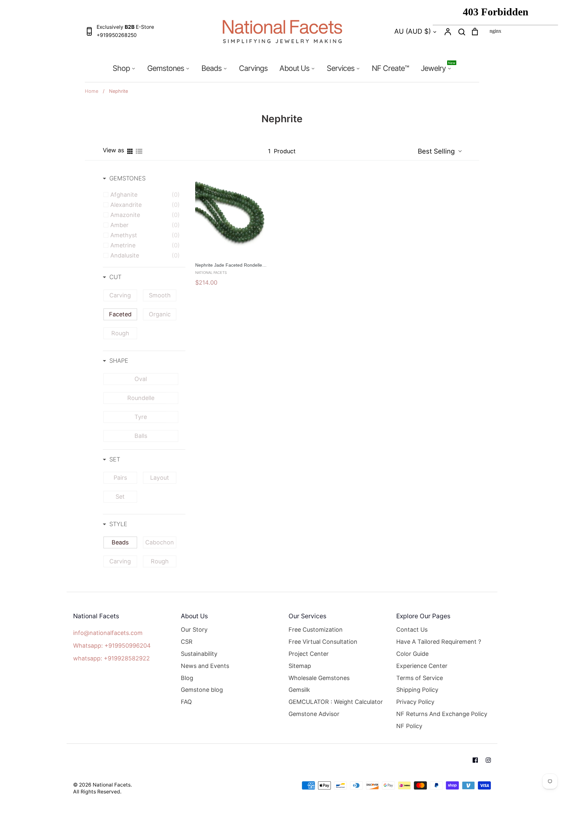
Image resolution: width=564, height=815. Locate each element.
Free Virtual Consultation (323, 641)
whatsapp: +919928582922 (111, 658)
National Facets (112, 785)
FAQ (186, 701)
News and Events (205, 665)
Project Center (309, 653)
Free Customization (316, 629)
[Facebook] (475, 760)
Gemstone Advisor (314, 713)
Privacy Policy (415, 701)
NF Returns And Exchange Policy (441, 713)
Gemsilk (299, 689)
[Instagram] (488, 760)
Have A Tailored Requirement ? (438, 641)
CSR (187, 641)
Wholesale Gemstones (319, 677)
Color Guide (412, 653)
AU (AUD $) (412, 31)
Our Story (194, 629)
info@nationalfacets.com (108, 632)
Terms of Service (419, 677)
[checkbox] (145, 195)
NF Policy (409, 726)
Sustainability (199, 653)
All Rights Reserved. (97, 792)
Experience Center (421, 665)
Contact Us (412, 629)
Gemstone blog (202, 689)
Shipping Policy (417, 689)
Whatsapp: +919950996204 (112, 645)
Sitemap (300, 665)
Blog (187, 677)
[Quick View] (270, 258)
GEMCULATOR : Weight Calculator (336, 701)
